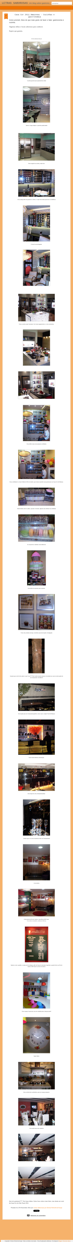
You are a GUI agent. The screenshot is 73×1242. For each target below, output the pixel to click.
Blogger (60, 1241)
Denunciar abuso (66, 1241)
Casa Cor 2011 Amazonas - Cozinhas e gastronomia (35, 16)
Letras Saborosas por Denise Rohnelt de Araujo (47, 1207)
